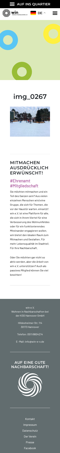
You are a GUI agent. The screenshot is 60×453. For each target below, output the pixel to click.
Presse (30, 442)
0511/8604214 (35, 334)
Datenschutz (30, 430)
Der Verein (30, 436)
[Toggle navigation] (55, 13)
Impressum (30, 424)
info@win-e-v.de (34, 341)
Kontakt (30, 418)
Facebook (30, 448)
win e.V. (30, 307)
